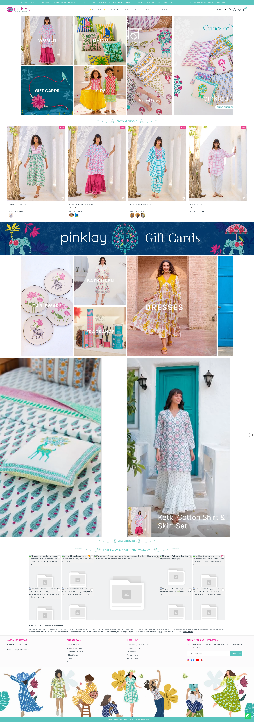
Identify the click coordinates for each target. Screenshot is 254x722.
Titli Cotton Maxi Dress (18, 204)
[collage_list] (47, 40)
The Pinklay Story (74, 645)
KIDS (137, 9)
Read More (188, 632)
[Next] (230, 65)
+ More (20, 211)
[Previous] (130, 65)
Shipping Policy (133, 648)
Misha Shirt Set (196, 204)
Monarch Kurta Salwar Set (140, 204)
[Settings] (234, 9)
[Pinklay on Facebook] (192, 660)
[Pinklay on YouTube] (197, 660)
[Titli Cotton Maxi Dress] (36, 163)
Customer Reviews (75, 652)
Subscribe (236, 654)
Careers (70, 658)
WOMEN (114, 9)
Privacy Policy (133, 655)
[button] (244, 9)
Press (69, 662)
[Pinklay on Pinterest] (202, 660)
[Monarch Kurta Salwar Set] (157, 163)
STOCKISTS (162, 9)
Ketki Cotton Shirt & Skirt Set (81, 204)
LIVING (127, 9)
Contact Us (131, 652)
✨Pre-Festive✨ (97, 9)
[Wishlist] (239, 9)
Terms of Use (132, 658)
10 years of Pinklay (74, 648)
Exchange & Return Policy (137, 645)
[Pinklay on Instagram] (188, 660)
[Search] (230, 9)
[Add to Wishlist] (62, 198)
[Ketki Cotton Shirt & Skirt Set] (97, 163)
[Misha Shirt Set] (218, 163)
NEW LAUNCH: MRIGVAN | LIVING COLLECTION (118, 2)
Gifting (148, 9)
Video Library (72, 655)
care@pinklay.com (21, 650)
